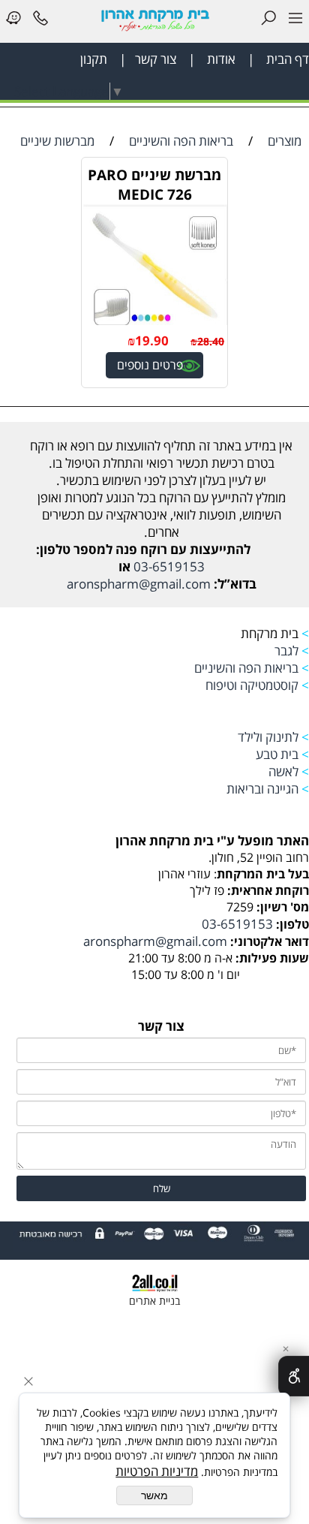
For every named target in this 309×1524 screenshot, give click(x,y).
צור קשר (152, 59)
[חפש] (269, 20)
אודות (220, 59)
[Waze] (13, 20)
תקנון (93, 59)
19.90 (152, 340)
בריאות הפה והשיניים (244, 667)
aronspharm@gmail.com (139, 583)
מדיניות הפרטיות (157, 1471)
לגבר (286, 650)
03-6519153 (167, 566)
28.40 (210, 341)
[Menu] (295, 20)
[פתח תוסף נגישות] (293, 1376)
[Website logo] (154, 20)
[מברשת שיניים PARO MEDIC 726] (154, 320)
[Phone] (41, 20)
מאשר (154, 1495)
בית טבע (275, 754)
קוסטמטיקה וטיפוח (252, 685)
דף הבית (286, 59)
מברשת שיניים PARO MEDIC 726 (154, 184)
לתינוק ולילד (268, 736)
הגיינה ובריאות (262, 788)
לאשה (283, 771)
